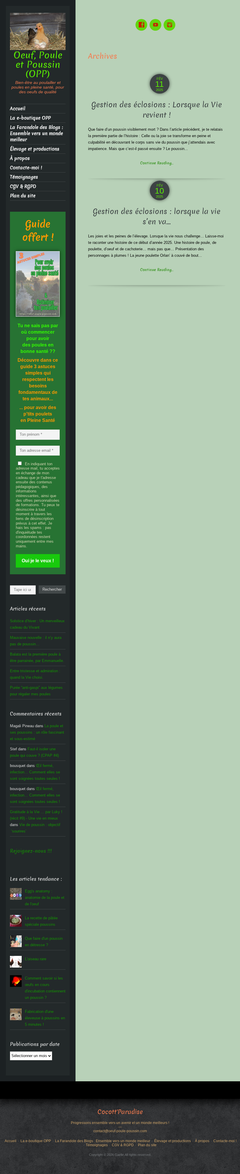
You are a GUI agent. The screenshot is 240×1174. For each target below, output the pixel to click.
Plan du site (22, 196)
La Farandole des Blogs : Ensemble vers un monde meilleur (36, 133)
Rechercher (52, 589)
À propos (20, 158)
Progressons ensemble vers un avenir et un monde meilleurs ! (120, 1123)
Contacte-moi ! (26, 168)
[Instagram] (171, 20)
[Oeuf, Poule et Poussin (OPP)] (38, 31)
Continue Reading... (156, 163)
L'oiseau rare (35, 959)
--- (120, 1127)
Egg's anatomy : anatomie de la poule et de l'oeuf (44, 897)
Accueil (17, 109)
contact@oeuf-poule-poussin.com (120, 1131)
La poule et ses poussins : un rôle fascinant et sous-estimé (37, 732)
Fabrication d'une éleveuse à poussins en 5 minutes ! (45, 1018)
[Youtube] (157, 20)
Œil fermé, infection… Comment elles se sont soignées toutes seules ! (35, 772)
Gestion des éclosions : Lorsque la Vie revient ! (156, 110)
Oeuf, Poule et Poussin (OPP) (37, 64)
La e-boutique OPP (30, 118)
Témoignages (24, 177)
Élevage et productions (34, 149)
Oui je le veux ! (38, 560)
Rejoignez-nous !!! (31, 851)
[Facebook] (143, 20)
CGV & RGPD (23, 186)
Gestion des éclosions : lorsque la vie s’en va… (156, 216)
